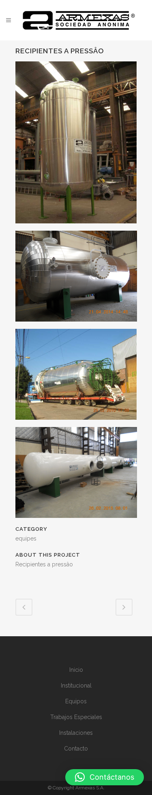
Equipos (76, 701)
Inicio (76, 670)
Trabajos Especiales (76, 717)
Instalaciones (76, 733)
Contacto (76, 748)
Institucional (76, 685)
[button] (104, 777)
